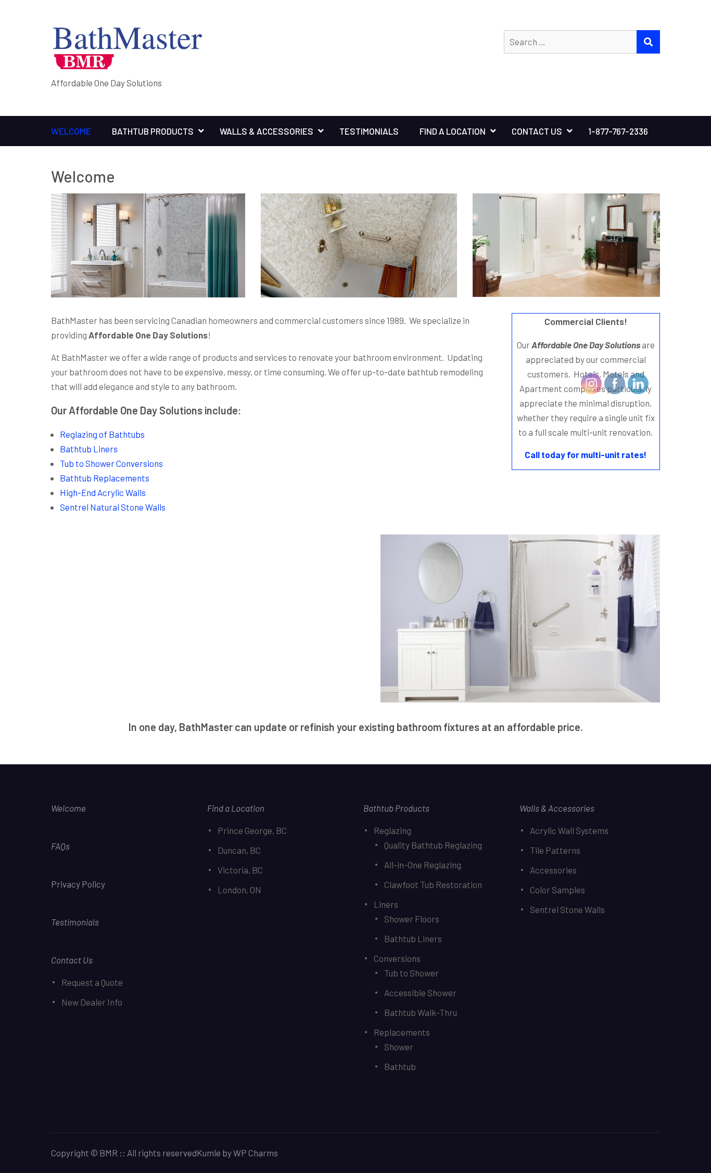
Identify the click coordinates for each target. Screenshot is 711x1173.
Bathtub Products (153, 131)
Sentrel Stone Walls (567, 909)
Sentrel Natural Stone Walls (113, 507)
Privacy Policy (79, 884)
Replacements (402, 1032)
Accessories (553, 870)
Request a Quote (92, 982)
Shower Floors (411, 919)
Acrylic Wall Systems (569, 830)
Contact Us (537, 131)
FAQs (60, 846)
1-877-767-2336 (618, 131)
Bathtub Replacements (104, 478)
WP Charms (255, 1153)
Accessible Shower (420, 992)
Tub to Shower (411, 973)
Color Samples (557, 889)
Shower (398, 1046)
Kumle (209, 1153)
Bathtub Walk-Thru (420, 1012)
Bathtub (400, 1066)
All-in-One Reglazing (422, 864)
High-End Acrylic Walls (103, 492)
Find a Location (235, 808)
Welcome (71, 131)
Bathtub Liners (89, 449)
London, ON (239, 889)
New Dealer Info (91, 1002)
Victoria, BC (240, 870)
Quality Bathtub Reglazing (433, 845)
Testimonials (369, 131)
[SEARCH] (648, 42)
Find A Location (453, 131)
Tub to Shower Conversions (111, 463)
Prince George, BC (252, 830)
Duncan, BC (239, 850)
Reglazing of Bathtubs (102, 434)
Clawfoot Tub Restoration (433, 884)
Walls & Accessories (266, 131)
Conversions (397, 958)
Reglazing (392, 830)
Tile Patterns (555, 850)
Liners (386, 904)
